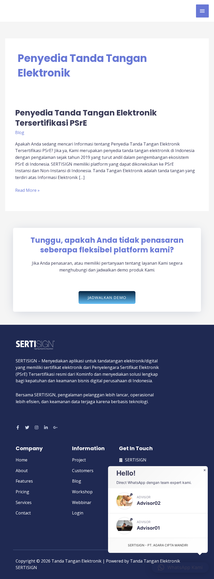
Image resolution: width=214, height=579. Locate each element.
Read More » (27, 190)
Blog (19, 132)
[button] (158, 500)
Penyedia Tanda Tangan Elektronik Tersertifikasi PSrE (86, 118)
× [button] (204, 470)
